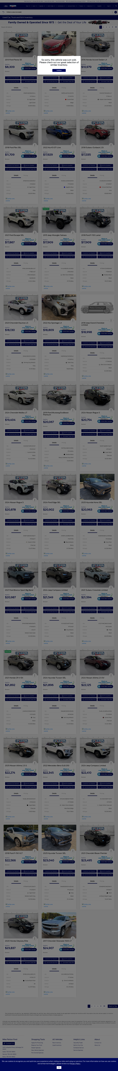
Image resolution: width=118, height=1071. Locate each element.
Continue (59, 70)
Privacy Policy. (75, 1064)
